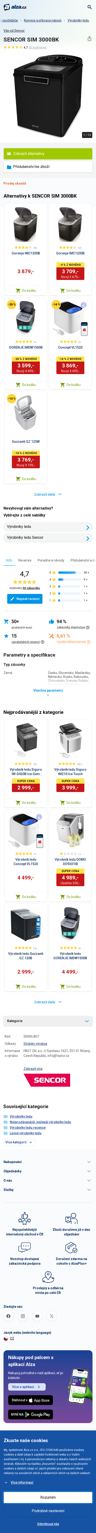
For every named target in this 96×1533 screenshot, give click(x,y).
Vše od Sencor (14, 30)
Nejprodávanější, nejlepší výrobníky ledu (40, 1122)
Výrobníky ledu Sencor (25, 537)
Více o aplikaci (23, 1387)
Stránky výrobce (35, 1044)
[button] (48, 1161)
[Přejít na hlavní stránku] (15, 7)
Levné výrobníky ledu (25, 1133)
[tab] (9, 560)
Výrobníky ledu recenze (28, 1127)
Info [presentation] (9, 560)
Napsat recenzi (28, 599)
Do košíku (29, 290)
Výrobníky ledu (78, 20)
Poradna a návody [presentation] (51, 560)
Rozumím (48, 1497)
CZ (12, 1338)
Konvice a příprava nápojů (43, 20)
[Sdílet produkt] (89, 38)
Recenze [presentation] (24, 560)
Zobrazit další (44, 494)
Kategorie (14, 1021)
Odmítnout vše (48, 1524)
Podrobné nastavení (48, 1511)
